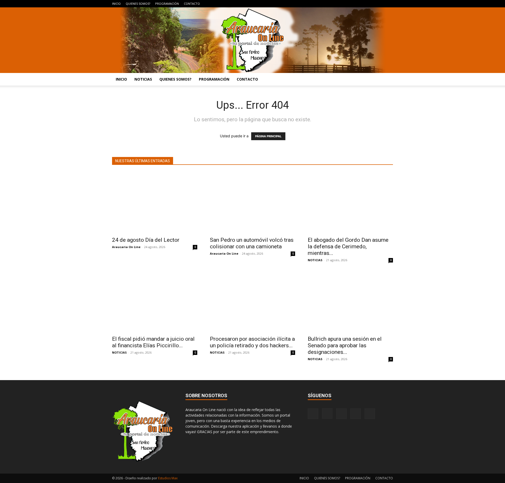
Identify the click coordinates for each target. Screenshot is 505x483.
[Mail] (372, 3)
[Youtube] (389, 3)
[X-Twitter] (380, 3)
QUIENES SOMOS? (138, 4)
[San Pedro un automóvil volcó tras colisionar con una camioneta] (252, 202)
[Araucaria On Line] (252, 40)
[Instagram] (363, 3)
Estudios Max (168, 478)
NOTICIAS (143, 79)
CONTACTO (192, 4)
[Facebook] (354, 3)
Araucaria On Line (126, 247)
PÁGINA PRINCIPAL (268, 136)
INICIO (116, 4)
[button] (386, 79)
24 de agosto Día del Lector (145, 240)
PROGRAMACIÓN (167, 4)
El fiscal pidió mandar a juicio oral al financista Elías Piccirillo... (153, 342)
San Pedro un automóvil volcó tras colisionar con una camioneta (252, 243)
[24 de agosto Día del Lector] (154, 202)
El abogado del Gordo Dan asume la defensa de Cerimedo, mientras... (348, 246)
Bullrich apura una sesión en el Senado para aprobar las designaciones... (345, 345)
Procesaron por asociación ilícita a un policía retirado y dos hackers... (252, 342)
